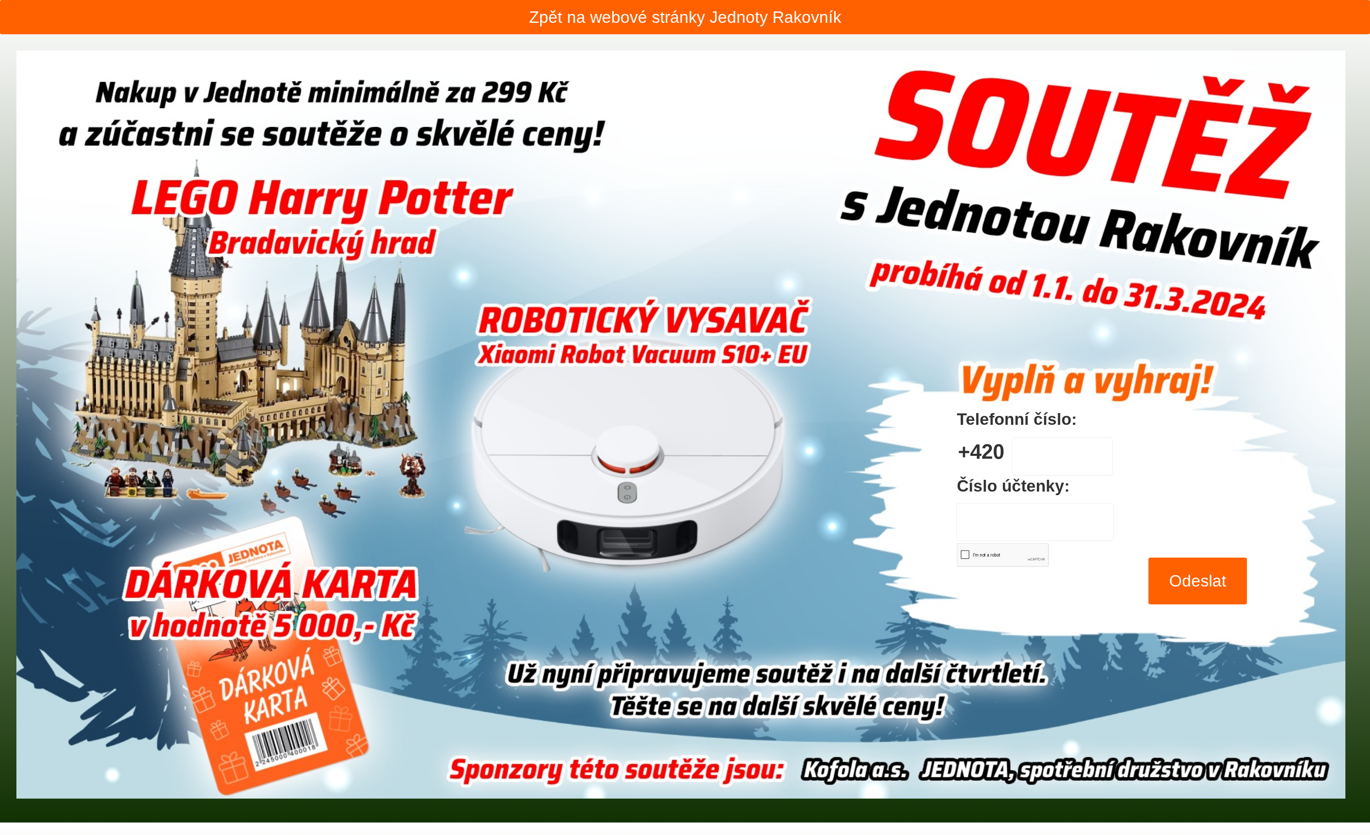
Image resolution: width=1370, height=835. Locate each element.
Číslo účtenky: (1013, 486)
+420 (981, 451)
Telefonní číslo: (1017, 419)
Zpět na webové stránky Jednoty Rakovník (685, 17)
